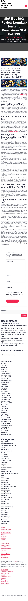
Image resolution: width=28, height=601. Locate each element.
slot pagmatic (4, 569)
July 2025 (4, 384)
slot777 (3, 510)
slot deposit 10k (6, 494)
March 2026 (4, 371)
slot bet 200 (5, 479)
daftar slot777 (5, 449)
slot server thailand (6, 531)
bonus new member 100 (8, 445)
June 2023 (4, 431)
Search (4, 311)
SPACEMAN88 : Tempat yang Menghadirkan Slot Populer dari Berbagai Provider (14, 325)
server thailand (5, 583)
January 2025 (5, 395)
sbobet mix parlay (6, 468)
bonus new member (6, 548)
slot (2, 552)
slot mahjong (4, 557)
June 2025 (4, 386)
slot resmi (4, 505)
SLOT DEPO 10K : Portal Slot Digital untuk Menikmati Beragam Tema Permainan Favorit (13, 334)
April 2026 (4, 369)
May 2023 (4, 432)
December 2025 (6, 375)
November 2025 (6, 377)
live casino (4, 456)
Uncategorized (16, 38)
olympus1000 (5, 464)
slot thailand (5, 508)
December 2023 (6, 419)
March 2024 (4, 414)
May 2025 (4, 388)
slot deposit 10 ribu (6, 529)
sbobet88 (4, 469)
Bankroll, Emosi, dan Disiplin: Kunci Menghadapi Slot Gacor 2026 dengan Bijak (12, 340)
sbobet (3, 466)
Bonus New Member (7, 443)
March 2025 (4, 392)
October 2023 (5, 423)
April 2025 (4, 390)
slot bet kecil (5, 481)
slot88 (3, 534)
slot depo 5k (5, 492)
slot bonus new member (8, 486)
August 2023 (5, 427)
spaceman (4, 514)
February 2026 (5, 373)
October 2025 (5, 379)
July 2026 (4, 364)
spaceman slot (5, 516)
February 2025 (5, 393)
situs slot (3, 547)
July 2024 (4, 406)
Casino (3, 447)
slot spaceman (5, 543)
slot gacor (4, 495)
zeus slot (4, 523)
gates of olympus (5, 553)
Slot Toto (3, 550)
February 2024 (5, 416)
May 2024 (4, 410)
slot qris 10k (5, 503)
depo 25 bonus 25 (6, 451)
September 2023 (6, 425)
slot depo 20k (5, 490)
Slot (2, 475)
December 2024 (6, 397)
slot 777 (3, 477)
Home (7, 38)
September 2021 (6, 434)
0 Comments (17, 70)
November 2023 (6, 421)
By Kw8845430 (16, 69)
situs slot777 (4, 585)
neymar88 (4, 462)
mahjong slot (5, 458)
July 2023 (4, 429)
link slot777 (4, 454)
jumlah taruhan (13, 131)
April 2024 (4, 412)
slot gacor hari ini (6, 497)
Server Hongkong (6, 471)
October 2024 (5, 401)
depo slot (3, 578)
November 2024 (6, 399)
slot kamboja (5, 499)
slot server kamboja (7, 507)
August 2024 (5, 405)
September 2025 (6, 380)
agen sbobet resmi (5, 576)
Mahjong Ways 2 (6, 460)
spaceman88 (5, 518)
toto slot (4, 520)
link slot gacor (4, 580)
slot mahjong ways (6, 532)
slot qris (3, 501)
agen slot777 (5, 441)
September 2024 (6, 403)
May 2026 (4, 367)
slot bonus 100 (5, 484)
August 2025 (5, 382)
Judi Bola (4, 453)
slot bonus (4, 482)
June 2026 (4, 366)
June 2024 (4, 408)
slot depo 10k (5, 488)
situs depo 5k (4, 581)
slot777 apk (4, 512)
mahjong (3, 538)
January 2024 (5, 418)
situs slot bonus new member (10, 473)
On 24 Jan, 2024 (5, 69)
